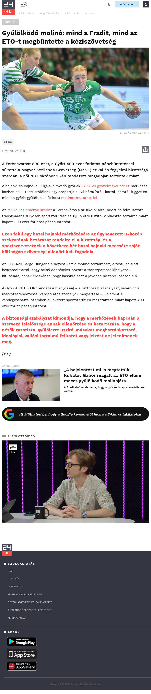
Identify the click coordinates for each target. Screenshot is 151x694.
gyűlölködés (51, 13)
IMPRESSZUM (16, 586)
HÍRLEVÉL (13, 578)
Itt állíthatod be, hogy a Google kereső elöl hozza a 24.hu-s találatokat (80, 414)
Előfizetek (127, 4)
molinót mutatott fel (79, 198)
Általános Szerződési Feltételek (30, 610)
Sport (10, 22)
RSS (10, 570)
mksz (91, 13)
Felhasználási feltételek (25, 594)
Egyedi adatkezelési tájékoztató (30, 602)
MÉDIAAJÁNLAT (17, 618)
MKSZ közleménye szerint (29, 210)
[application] (75, 481)
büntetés (73, 13)
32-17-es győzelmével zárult (105, 186)
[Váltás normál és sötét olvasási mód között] (109, 4)
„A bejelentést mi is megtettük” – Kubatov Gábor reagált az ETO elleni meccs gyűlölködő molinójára (102, 375)
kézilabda (27, 13)
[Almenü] (24, 4)
